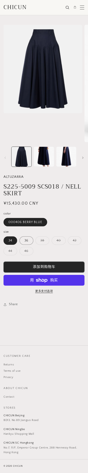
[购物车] (75, 7)
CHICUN (15, 7)
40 (60, 241)
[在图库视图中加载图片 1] (21, 157)
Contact (9, 396)
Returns (9, 364)
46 (28, 252)
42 (76, 241)
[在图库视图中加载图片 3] (66, 157)
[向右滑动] (83, 158)
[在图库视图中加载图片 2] (44, 157)
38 (44, 241)
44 (11, 252)
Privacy (8, 377)
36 (26, 240)
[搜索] (67, 7)
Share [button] (13, 304)
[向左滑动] (5, 158)
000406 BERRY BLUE (25, 222)
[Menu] (82, 7)
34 (10, 240)
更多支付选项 (44, 291)
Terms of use (12, 370)
